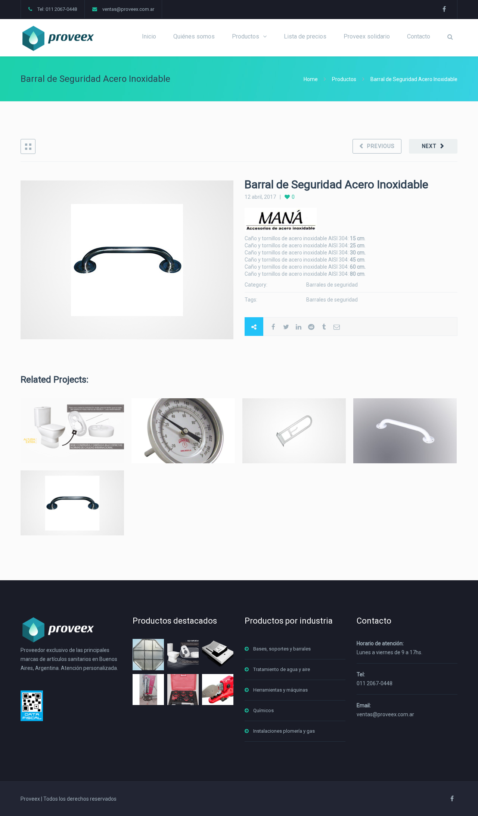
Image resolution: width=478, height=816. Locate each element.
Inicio (149, 36)
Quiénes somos (194, 36)
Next (429, 146)
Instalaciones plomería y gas (284, 731)
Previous (381, 146)
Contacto (418, 36)
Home (311, 79)
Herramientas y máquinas (280, 690)
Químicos (263, 710)
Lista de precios (305, 36)
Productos (245, 36)
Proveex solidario (367, 36)
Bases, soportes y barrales (282, 649)
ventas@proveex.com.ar (128, 9)
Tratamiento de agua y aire (281, 669)
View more (72, 430)
